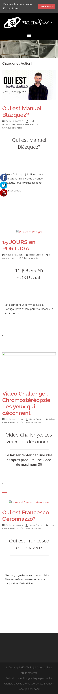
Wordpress (37, 683)
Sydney (48, 683)
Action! (20, 128)
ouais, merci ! (47, 6)
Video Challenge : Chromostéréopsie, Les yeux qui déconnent (27, 403)
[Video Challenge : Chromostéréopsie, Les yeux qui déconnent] (29, 368)
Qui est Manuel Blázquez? (21, 111)
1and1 (37, 689)
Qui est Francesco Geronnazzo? (25, 515)
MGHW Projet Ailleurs (33, 667)
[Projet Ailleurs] (29, 22)
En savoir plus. (11, 8)
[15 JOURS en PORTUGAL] (29, 231)
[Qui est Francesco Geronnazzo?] (29, 502)
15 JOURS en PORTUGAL (18, 245)
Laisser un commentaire (27, 124)
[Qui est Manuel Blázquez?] (29, 85)
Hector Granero (36, 255)
